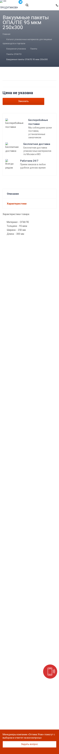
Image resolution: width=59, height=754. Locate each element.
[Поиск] (27, 5)
